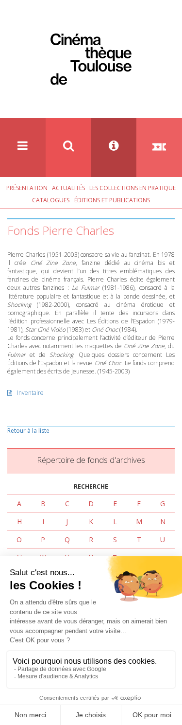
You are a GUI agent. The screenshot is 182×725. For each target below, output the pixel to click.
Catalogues (50, 200)
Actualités (68, 188)
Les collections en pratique (132, 188)
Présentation (27, 188)
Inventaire (30, 393)
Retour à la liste (28, 430)
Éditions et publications (112, 200)
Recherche (91, 486)
